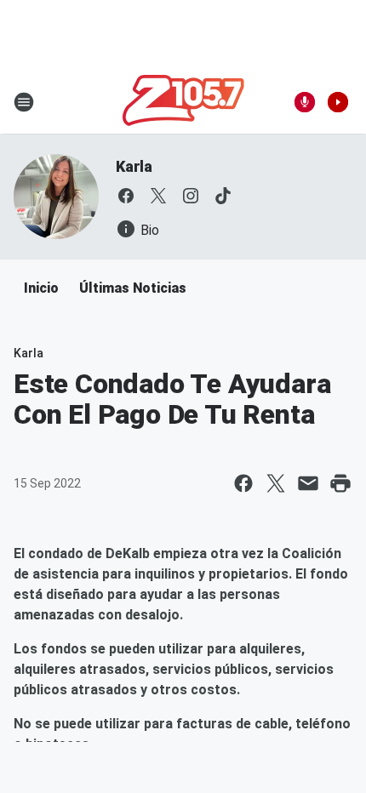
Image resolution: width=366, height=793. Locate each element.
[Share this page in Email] (308, 483)
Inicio (41, 288)
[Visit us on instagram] (190, 195)
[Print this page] (340, 483)
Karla (134, 166)
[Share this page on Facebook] (243, 483)
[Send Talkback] (305, 102)
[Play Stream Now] (338, 102)
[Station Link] (183, 102)
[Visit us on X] (158, 195)
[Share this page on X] (276, 483)
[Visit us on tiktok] (223, 195)
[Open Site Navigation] (24, 102)
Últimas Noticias (132, 288)
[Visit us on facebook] (126, 195)
